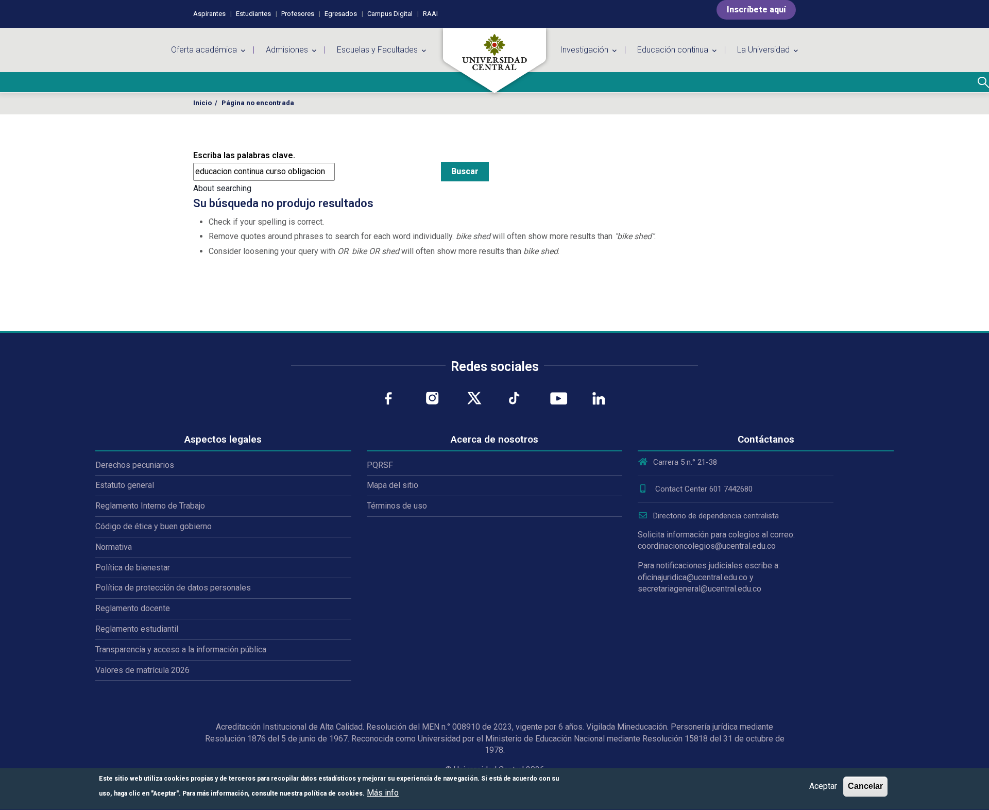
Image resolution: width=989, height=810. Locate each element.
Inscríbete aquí (756, 9)
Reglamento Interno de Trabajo (150, 506)
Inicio (202, 103)
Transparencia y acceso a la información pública (180, 649)
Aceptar (823, 786)
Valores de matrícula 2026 (142, 670)
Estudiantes (253, 14)
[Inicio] (494, 60)
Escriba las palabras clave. (244, 155)
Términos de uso (397, 506)
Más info (383, 793)
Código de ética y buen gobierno (153, 526)
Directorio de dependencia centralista (716, 515)
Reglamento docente (132, 608)
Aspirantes (209, 14)
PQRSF (380, 465)
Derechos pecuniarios (134, 465)
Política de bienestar (132, 567)
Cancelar (865, 786)
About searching (222, 188)
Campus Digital (390, 14)
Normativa (113, 547)
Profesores (297, 14)
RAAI (430, 14)
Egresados (341, 14)
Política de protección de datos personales (173, 588)
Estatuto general (124, 485)
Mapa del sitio (392, 485)
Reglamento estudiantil (136, 629)
